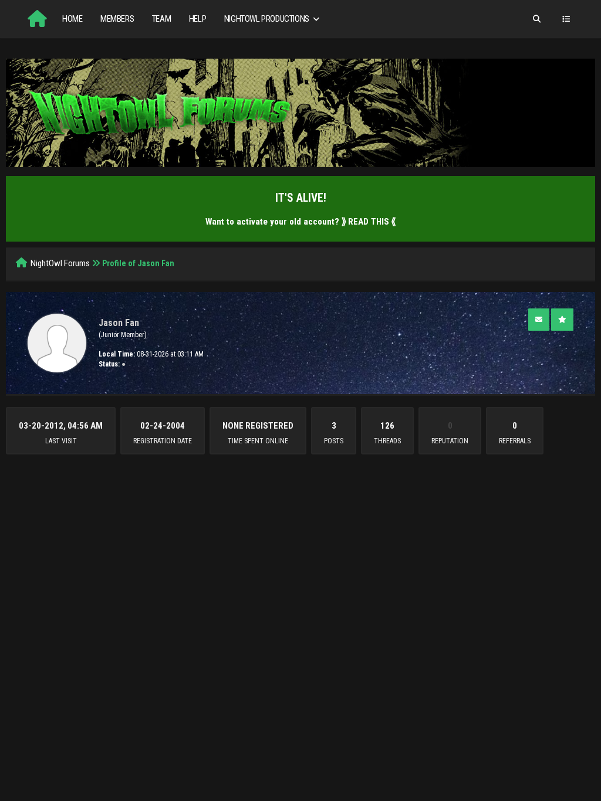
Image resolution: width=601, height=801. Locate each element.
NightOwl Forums (60, 263)
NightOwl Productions (267, 18)
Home (72, 18)
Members (117, 18)
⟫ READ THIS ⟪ (369, 221)
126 (387, 425)
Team (161, 18)
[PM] (538, 319)
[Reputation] (562, 319)
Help (197, 18)
